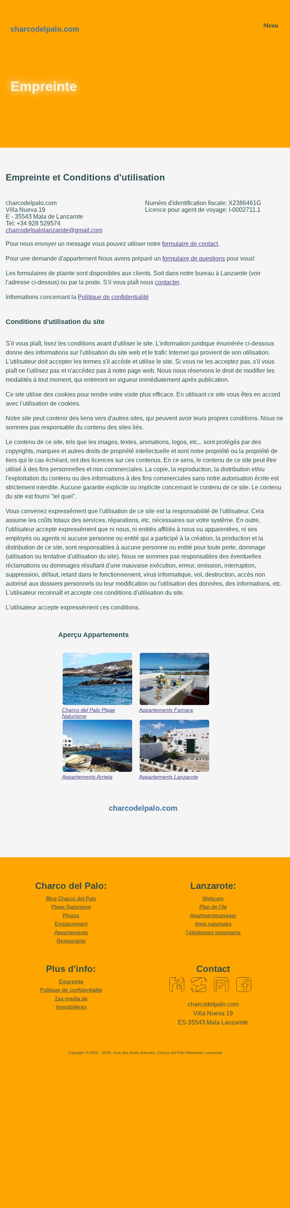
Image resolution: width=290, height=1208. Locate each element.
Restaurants (71, 941)
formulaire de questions (193, 258)
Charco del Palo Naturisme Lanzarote (189, 1053)
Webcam (213, 898)
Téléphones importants (213, 932)
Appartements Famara (166, 710)
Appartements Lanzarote (168, 777)
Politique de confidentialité (113, 297)
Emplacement (71, 924)
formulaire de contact (190, 244)
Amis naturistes (213, 924)
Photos (71, 915)
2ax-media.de (71, 998)
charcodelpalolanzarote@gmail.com (54, 230)
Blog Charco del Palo (71, 898)
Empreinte (71, 981)
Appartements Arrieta (87, 777)
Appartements (71, 932)
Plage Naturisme (71, 907)
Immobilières (71, 1007)
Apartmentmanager (213, 915)
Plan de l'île (213, 907)
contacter (167, 282)
